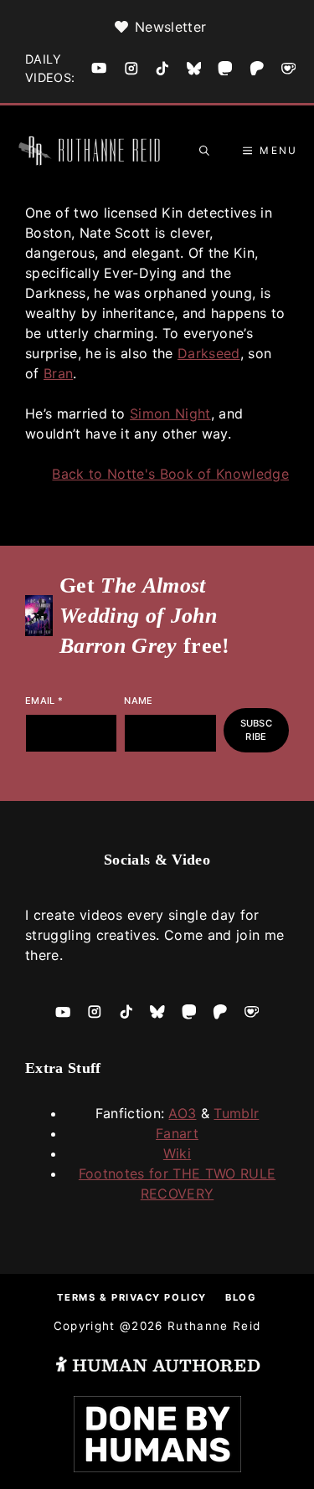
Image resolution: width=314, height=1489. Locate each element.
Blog (240, 1297)
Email (44, 700)
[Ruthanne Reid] (92, 151)
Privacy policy (159, 1297)
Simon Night (170, 413)
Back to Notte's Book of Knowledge (170, 473)
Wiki (177, 1153)
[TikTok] (162, 68)
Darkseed (209, 353)
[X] (194, 68)
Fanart (177, 1133)
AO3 (182, 1113)
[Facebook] (98, 67)
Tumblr (236, 1113)
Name (138, 700)
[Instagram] (131, 68)
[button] (204, 151)
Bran (58, 373)
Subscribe (256, 730)
